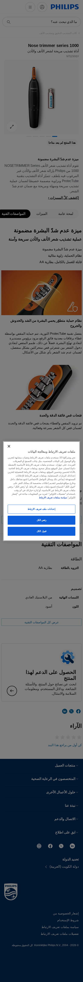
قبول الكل (41, 531)
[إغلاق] (9, 446)
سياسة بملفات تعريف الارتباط (53, 497)
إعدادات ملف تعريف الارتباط (41, 509)
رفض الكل (42, 520)
